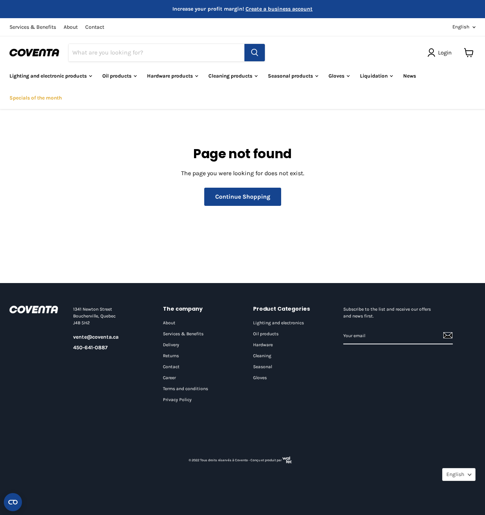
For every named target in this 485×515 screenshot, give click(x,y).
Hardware (263, 344)
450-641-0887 (90, 347)
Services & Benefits (32, 27)
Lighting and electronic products (48, 76)
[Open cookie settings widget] (13, 502)
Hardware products (170, 76)
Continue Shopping (242, 196)
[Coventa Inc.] (33, 309)
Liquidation (374, 76)
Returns (171, 355)
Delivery (171, 344)
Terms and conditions (185, 388)
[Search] (254, 52)
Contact (94, 27)
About (71, 27)
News (409, 76)
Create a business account (279, 9)
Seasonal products (291, 76)
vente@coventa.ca (96, 337)
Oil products (265, 333)
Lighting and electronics (278, 322)
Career (169, 377)
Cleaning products (230, 76)
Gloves (337, 76)
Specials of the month (35, 98)
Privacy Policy (177, 399)
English (460, 27)
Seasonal (262, 366)
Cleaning (262, 355)
